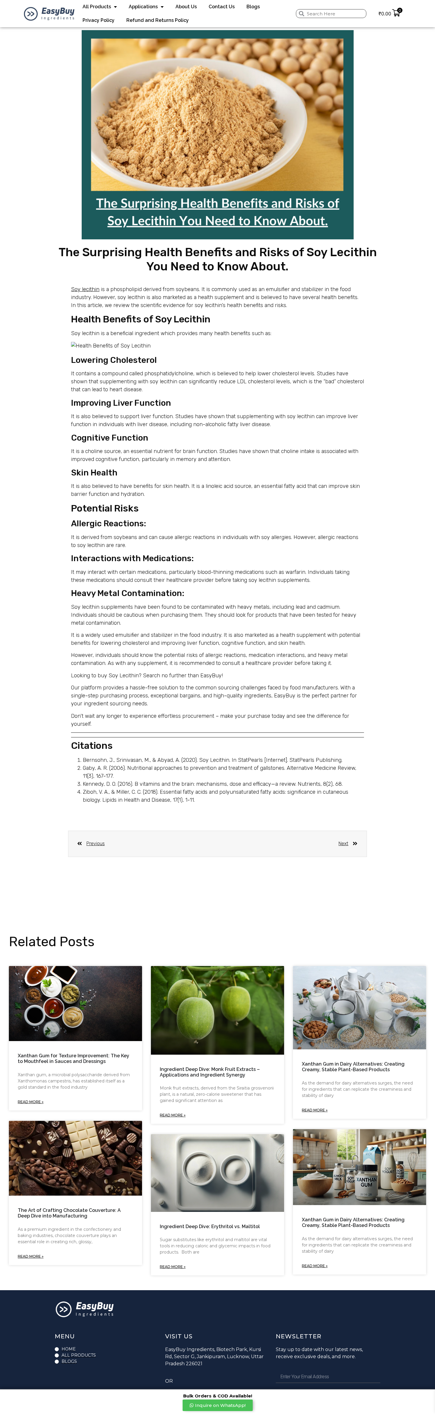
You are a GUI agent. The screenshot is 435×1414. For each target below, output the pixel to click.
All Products (97, 6)
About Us (186, 6)
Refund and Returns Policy (157, 20)
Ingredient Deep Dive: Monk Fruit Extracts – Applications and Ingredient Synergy (210, 1072)
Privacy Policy (99, 20)
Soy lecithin (85, 289)
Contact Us (222, 6)
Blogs (253, 6)
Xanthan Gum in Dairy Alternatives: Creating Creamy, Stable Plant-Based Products (353, 1066)
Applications (143, 6)
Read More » (31, 1102)
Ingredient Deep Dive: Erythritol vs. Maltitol (210, 1226)
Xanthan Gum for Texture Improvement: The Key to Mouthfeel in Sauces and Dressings (73, 1058)
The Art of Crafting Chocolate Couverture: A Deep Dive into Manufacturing (69, 1213)
